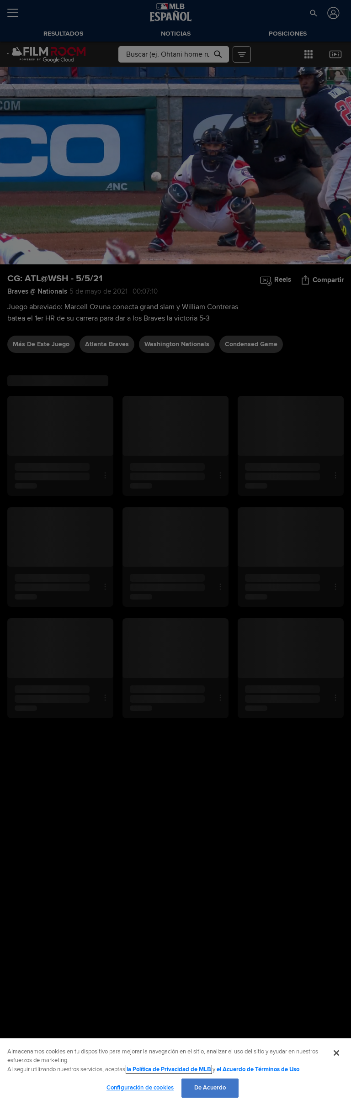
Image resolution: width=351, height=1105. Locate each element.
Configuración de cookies (140, 1087)
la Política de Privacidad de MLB (169, 1069)
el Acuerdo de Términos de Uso (258, 1069)
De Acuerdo (210, 1087)
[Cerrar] (336, 1053)
